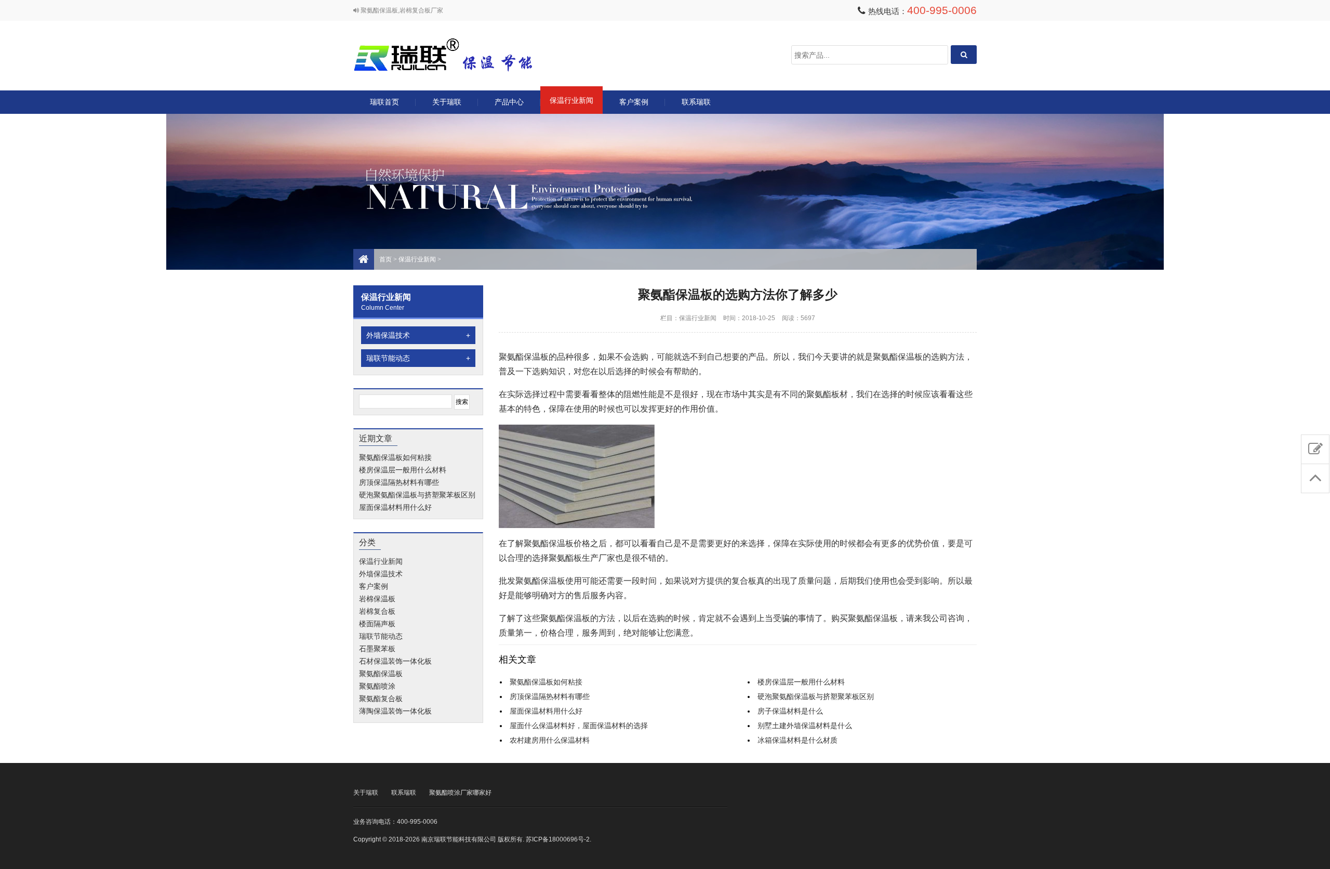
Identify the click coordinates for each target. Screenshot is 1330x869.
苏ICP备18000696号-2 (558, 839)
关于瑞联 (446, 102)
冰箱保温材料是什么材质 (797, 740)
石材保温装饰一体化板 (395, 661)
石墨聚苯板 (377, 648)
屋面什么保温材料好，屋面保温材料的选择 (579, 725)
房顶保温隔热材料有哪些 (399, 482)
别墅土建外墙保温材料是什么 (804, 725)
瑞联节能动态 (418, 358)
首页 (385, 259)
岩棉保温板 (377, 599)
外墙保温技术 (418, 335)
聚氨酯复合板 (381, 698)
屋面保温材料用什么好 (395, 507)
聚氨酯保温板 (381, 673)
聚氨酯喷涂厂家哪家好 (460, 792)
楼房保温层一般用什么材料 (402, 470)
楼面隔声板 (377, 624)
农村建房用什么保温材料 (550, 740)
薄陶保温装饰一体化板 (395, 711)
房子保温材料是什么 (790, 711)
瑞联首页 (384, 102)
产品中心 (509, 102)
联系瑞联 (696, 102)
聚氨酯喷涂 (377, 686)
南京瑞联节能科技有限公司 (457, 54)
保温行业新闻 (571, 100)
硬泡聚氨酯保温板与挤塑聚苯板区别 (417, 495)
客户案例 (633, 102)
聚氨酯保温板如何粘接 (395, 457)
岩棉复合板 (377, 611)
